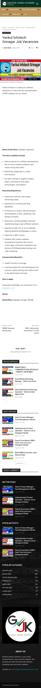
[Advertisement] (20, 121)
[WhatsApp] (27, 53)
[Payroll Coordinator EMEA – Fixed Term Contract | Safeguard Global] (7, 443)
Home (4, 27)
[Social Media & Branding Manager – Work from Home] (7, 382)
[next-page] (7, 401)
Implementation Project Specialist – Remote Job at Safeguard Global (25, 430)
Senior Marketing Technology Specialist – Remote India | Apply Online (26, 392)
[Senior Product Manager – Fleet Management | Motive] (7, 420)
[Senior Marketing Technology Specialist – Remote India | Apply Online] (7, 392)
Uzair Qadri (7, 48)
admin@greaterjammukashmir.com (24, 669)
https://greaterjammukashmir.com (20, 352)
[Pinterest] (22, 53)
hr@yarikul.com (8, 288)
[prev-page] (3, 401)
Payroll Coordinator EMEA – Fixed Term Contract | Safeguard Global (25, 443)
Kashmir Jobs (20, 27)
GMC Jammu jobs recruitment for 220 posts (31, 330)
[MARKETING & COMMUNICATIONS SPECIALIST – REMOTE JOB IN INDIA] (7, 370)
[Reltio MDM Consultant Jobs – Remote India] (7, 455)
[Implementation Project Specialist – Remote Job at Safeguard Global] (7, 431)
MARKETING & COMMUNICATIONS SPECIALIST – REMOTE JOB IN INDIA (27, 369)
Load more (19, 463)
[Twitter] (17, 53)
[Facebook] (11, 53)
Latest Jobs (11, 27)
